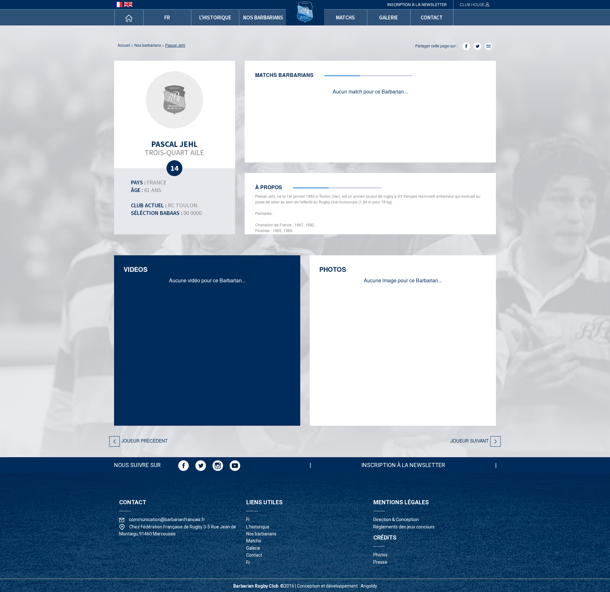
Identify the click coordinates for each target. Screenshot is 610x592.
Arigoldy (369, 586)
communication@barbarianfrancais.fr (167, 519)
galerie (388, 17)
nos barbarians (263, 17)
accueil (124, 45)
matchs (345, 17)
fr (167, 17)
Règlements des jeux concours (404, 526)
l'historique (215, 17)
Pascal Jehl (175, 45)
